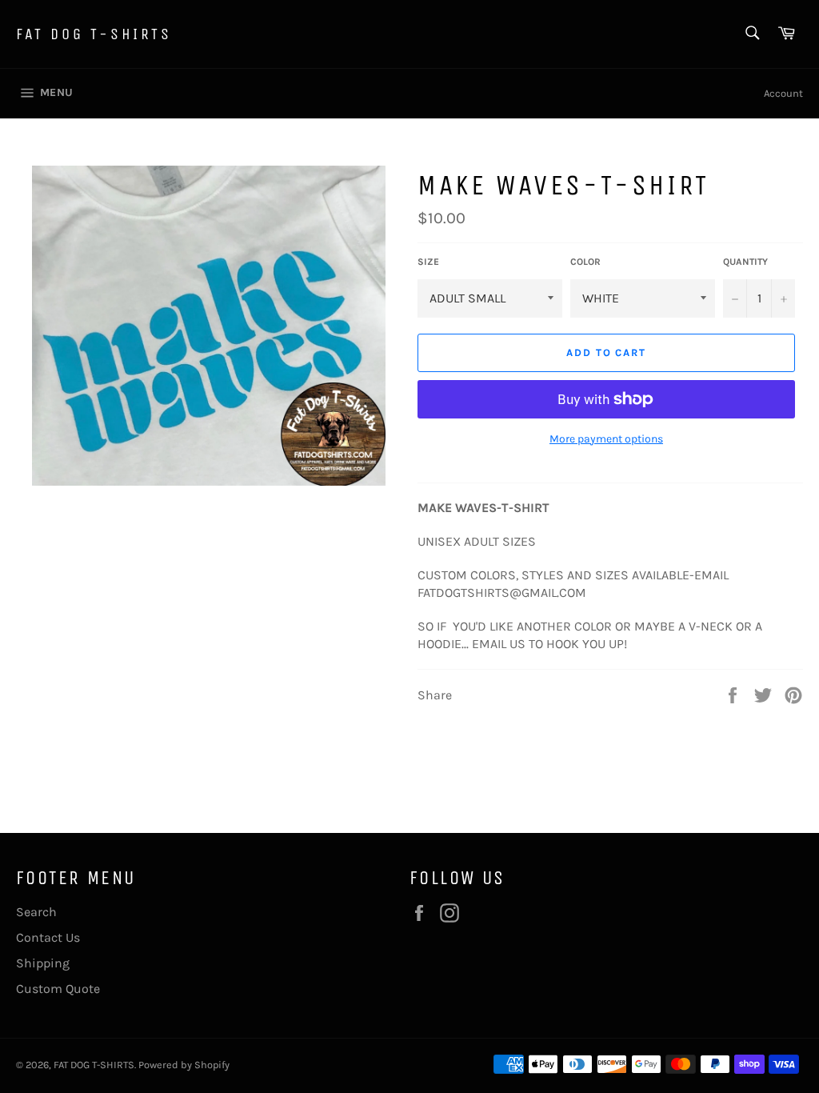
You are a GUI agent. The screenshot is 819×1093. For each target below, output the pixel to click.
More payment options (606, 439)
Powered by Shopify (184, 1065)
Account (783, 93)
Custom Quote (58, 988)
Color (585, 261)
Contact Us (48, 937)
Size (428, 261)
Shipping (43, 963)
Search (36, 911)
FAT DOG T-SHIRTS (94, 34)
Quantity (745, 261)
